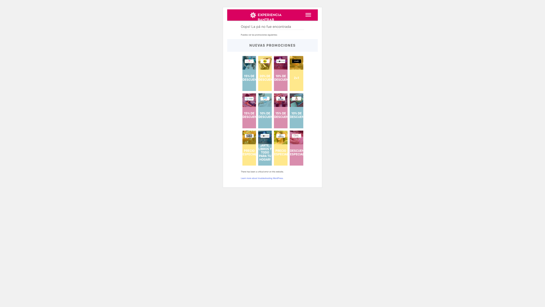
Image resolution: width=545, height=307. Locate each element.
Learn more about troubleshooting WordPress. (262, 178)
